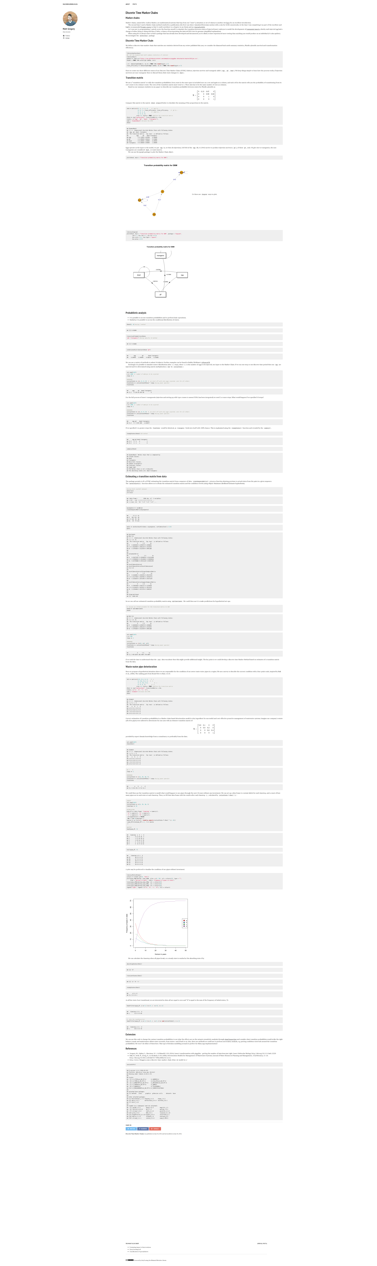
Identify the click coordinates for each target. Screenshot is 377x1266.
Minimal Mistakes (156, 1260)
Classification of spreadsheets (139, 1251)
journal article (200, 27)
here (228, 23)
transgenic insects (253, 29)
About (128, 4)
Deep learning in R (135, 1249)
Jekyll (143, 1260)
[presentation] (204, 95)
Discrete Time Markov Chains (142, 13)
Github (67, 38)
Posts (135, 4)
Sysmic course (146, 27)
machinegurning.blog (70, 4)
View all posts (262, 1243)
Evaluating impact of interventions (140, 1247)
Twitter (67, 36)
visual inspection (231, 1039)
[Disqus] (204, 1161)
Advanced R (205, 362)
